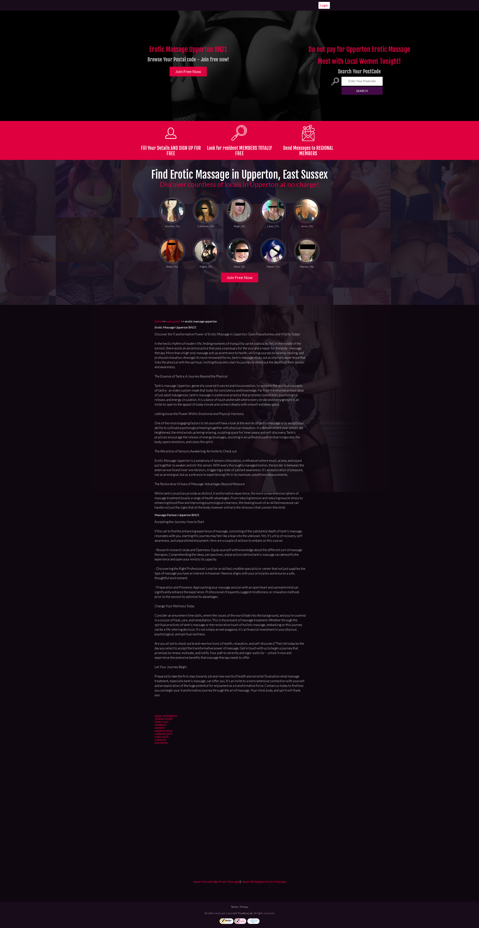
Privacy (244, 906)
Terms (234, 906)
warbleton (161, 742)
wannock (160, 739)
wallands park (163, 733)
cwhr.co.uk (246, 913)
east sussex (173, 321)
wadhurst (161, 724)
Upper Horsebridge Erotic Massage (216, 881)
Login (324, 5)
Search (362, 91)
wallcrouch (162, 736)
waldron (160, 727)
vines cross (162, 721)
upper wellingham (166, 715)
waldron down (164, 730)
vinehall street (164, 718)
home (158, 321)
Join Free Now (188, 71)
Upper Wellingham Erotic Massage (263, 881)
